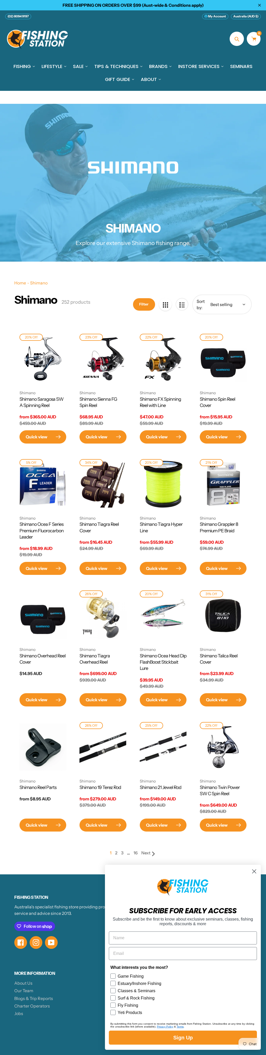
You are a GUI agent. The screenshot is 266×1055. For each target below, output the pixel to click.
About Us (23, 983)
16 (136, 853)
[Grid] (165, 304)
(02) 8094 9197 (18, 16)
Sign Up (183, 1037)
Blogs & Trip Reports (33, 998)
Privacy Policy (165, 1026)
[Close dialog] (254, 871)
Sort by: (201, 304)
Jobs (18, 1013)
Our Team (23, 990)
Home (20, 282)
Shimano (39, 282)
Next (145, 852)
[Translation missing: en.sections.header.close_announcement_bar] (259, 5)
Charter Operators (32, 1006)
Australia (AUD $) (245, 16)
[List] (182, 304)
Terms (180, 1026)
